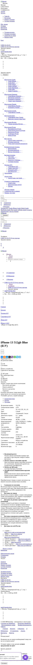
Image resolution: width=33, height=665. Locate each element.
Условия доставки (10, 34)
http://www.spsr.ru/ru (24, 539)
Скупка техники (9, 21)
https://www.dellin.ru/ (24, 540)
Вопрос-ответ (8, 37)
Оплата (6, 400)
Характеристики (9, 399)
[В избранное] (2, 351)
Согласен (4, 663)
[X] (9, 357)
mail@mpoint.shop (6, 51)
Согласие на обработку (8, 623)
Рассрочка (7, 18)
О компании (4, 555)
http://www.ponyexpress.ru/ (24, 544)
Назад (11, 256)
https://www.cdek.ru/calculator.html (14, 532)
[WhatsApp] (15, 357)
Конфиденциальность (24, 625)
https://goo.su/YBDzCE (24, 545)
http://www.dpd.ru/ (16, 534)
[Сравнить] (2, 353)
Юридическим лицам (7, 553)
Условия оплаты (9, 32)
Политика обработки (24, 623)
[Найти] (5, 200)
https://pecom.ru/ (16, 542)
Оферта (3, 626)
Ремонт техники (9, 19)
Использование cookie (8, 625)
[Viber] (12, 357)
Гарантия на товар (10, 35)
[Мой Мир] (7, 357)
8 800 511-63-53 (5, 45)
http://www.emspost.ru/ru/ (11, 537)
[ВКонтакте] (2, 357)
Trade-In (6, 16)
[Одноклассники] (4, 357)
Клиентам (4, 568)
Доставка (7, 402)
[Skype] (17, 357)
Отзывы (3, 557)
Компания (4, 550)
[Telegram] (20, 357)
